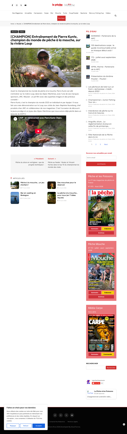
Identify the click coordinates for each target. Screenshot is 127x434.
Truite (65, 13)
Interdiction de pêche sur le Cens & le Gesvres (100, 112)
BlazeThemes (75, 427)
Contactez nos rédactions (57, 421)
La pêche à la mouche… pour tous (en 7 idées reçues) (67, 195)
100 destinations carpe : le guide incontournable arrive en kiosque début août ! (103, 48)
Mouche (58, 13)
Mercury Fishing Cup (96, 13)
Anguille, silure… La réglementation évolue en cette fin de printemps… (100, 124)
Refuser (25, 426)
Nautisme (83, 13)
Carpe (46, 13)
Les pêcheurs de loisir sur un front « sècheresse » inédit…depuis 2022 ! (101, 89)
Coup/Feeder (73, 13)
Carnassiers (38, 13)
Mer (52, 13)
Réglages (13, 426)
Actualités (28, 13)
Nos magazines (17, 13)
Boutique (61, 18)
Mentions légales (73, 421)
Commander (107, 354)
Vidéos (108, 13)
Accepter (39, 426)
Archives (101, 233)
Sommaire (94, 229)
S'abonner (107, 229)
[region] (26, 417)
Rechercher (92, 363)
